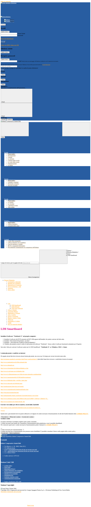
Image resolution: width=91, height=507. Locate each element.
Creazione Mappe (13, 311)
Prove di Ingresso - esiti (14, 286)
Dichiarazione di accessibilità (12, 472)
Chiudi (3, 74)
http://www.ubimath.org (7, 365)
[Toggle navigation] (15, 129)
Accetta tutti (28, 417)
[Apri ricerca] (76, 129)
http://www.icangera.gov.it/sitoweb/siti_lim (13, 401)
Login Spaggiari (46, 64)
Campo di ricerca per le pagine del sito (11, 263)
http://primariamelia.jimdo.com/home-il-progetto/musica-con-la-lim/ (19, 395)
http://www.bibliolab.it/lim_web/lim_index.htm (14, 380)
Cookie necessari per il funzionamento (11, 429)
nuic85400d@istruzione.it (22, 449)
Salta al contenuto (6, 1)
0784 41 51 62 (11, 448)
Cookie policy (8, 465)
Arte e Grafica (12, 315)
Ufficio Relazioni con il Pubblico (13, 470)
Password (20, 35)
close (2, 137)
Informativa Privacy (9, 469)
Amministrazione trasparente (12, 478)
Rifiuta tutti (15, 417)
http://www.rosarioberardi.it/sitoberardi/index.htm (14, 389)
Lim (68, 253)
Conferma (9, 119)
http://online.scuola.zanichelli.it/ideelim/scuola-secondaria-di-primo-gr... (21, 407)
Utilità (9, 323)
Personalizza (4, 417)
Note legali (7, 467)
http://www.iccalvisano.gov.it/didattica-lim (12, 371)
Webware (10, 319)
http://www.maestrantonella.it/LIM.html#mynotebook (16, 377)
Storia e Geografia (13, 316)
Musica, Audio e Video (14, 318)
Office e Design (12, 310)
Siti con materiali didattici (15, 324)
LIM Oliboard (15, 307)
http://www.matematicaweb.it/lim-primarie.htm (14, 362)
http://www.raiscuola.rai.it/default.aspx (11, 383)
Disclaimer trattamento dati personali (11, 491)
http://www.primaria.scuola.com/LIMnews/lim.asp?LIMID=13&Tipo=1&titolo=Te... (24, 398)
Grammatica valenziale (14, 282)
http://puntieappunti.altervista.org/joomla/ (12, 386)
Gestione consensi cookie (11, 477)
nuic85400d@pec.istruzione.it (23, 451)
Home (69, 250)
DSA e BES (11, 290)
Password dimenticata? (7, 38)
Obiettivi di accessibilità (11, 473)
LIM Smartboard (16, 305)
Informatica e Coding (14, 321)
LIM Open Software (17, 308)
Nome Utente (21, 33)
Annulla (3, 119)
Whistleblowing (8, 475)
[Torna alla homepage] (45, 121)
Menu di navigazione (33, 277)
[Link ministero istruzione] (8, 3)
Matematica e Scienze (14, 313)
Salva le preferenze (14, 433)
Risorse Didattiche (72, 252)
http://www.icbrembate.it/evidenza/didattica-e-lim (14, 368)
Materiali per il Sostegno (15, 285)
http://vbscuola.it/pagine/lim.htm (10, 392)
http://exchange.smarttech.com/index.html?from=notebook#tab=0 (19, 359)
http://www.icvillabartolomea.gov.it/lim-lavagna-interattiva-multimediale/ (21, 374)
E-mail (19, 61)
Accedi (3, 24)
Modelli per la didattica (14, 283)
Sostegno (10, 288)
